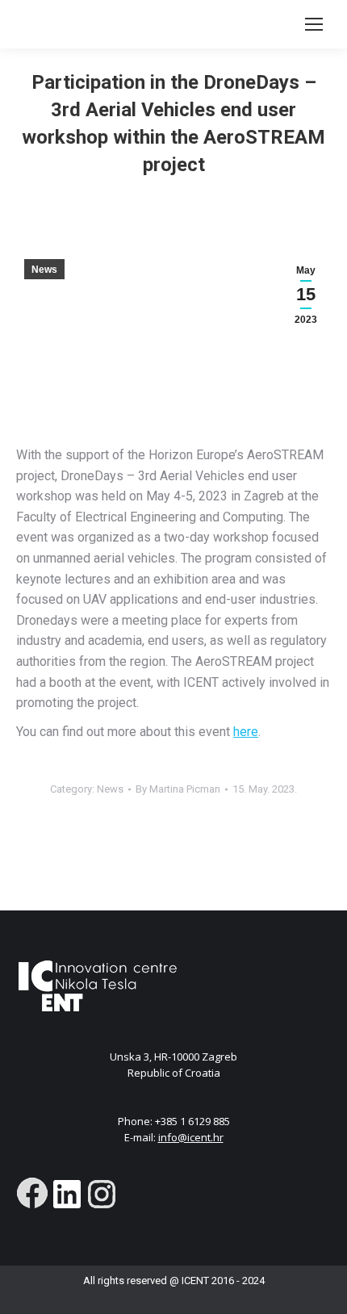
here (245, 731)
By (178, 789)
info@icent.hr (191, 1137)
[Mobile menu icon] (314, 24)
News (44, 269)
